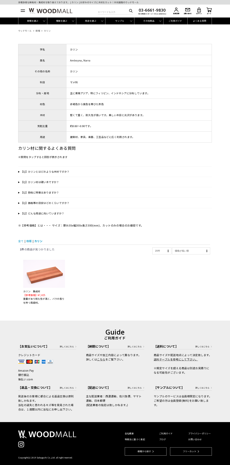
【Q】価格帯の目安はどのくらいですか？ (45, 203)
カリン (38, 241)
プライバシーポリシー (199, 433)
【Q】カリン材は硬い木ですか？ (40, 182)
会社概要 (129, 433)
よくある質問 (199, 20)
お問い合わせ (195, 439)
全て (21, 241)
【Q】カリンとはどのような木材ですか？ (45, 171)
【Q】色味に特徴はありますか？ (40, 192)
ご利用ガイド (175, 20)
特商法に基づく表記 (135, 439)
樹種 (29, 241)
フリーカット (189, 451)
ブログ (162, 439)
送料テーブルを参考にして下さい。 (176, 359)
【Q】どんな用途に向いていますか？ (42, 213)
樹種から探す (144, 451)
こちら (101, 359)
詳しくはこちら (67, 346)
